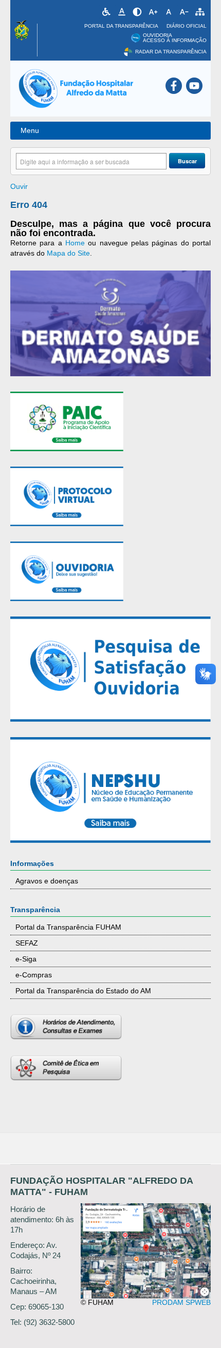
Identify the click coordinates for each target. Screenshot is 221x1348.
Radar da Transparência (171, 51)
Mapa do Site (68, 253)
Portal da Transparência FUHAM (68, 927)
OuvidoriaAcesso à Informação (175, 38)
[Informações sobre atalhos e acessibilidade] (106, 12)
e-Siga (25, 959)
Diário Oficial (187, 26)
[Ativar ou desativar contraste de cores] (137, 12)
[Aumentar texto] (153, 12)
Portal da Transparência (121, 26)
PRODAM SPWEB (181, 1302)
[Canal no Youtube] (194, 86)
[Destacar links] (121, 12)
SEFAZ (26, 943)
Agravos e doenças (46, 881)
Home (75, 243)
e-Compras (33, 975)
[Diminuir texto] (184, 12)
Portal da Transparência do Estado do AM (83, 991)
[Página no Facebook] (174, 86)
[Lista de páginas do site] (200, 12)
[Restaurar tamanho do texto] (168, 12)
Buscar (187, 161)
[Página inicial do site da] (76, 89)
